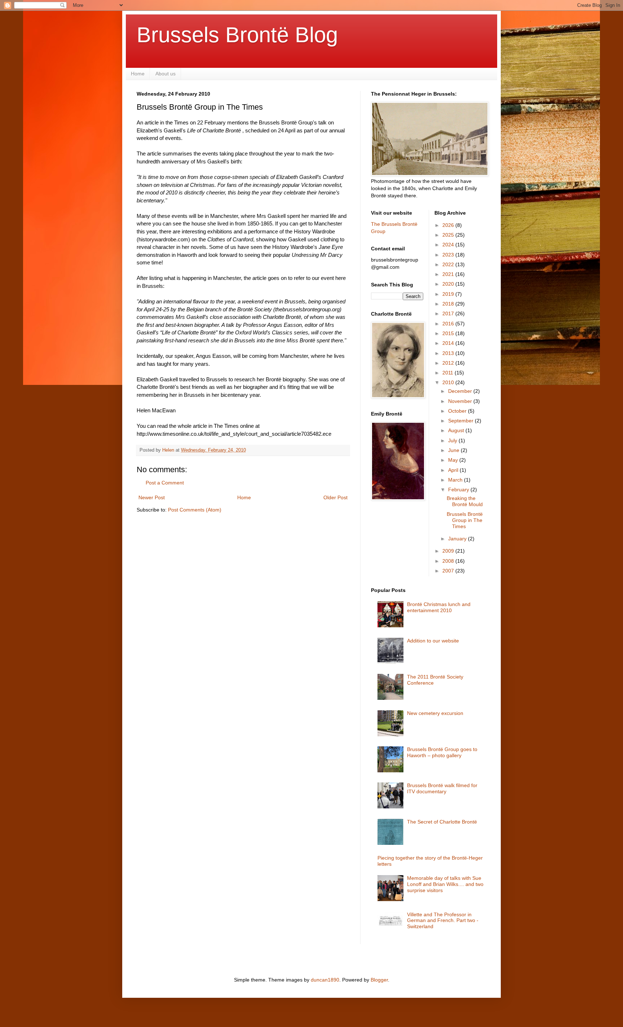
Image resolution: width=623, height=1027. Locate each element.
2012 (448, 363)
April (454, 470)
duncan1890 (325, 980)
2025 (448, 235)
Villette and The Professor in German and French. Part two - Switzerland (442, 921)
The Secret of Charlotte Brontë (442, 822)
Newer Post (151, 497)
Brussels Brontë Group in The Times (465, 520)
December (460, 391)
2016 (448, 323)
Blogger (379, 980)
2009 (448, 551)
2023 (448, 255)
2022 (448, 264)
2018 (448, 304)
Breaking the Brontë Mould (465, 501)
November (460, 401)
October (458, 411)
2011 (448, 373)
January (458, 538)
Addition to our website (433, 641)
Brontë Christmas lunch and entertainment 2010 (438, 607)
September (461, 420)
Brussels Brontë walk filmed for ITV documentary (442, 788)
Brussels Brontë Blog (237, 35)
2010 (448, 382)
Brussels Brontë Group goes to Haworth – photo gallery (442, 752)
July (453, 440)
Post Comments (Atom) (194, 510)
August (456, 430)
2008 (448, 561)
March (456, 480)
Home (138, 73)
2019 (448, 294)
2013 (448, 353)
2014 (448, 343)
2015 (448, 333)
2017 (448, 313)
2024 (448, 244)
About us (165, 73)
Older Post (335, 497)
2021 (448, 274)
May (453, 460)
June (454, 450)
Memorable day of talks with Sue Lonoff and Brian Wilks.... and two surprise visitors (445, 884)
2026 (448, 225)
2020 (448, 284)
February (459, 489)
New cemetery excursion (435, 713)
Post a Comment (165, 483)
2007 (448, 571)
